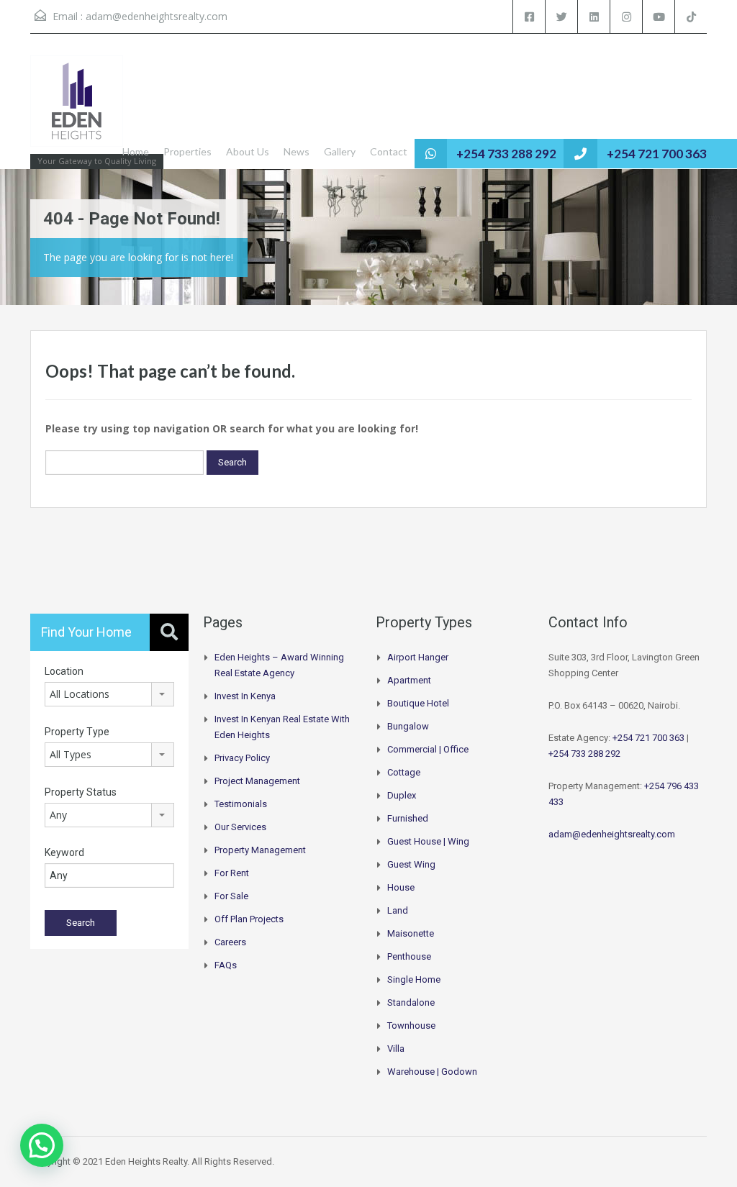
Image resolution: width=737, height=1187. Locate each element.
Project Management (257, 781)
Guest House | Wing (428, 841)
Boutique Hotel (418, 703)
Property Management (260, 850)
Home (135, 151)
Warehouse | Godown (432, 1071)
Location (64, 671)
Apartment (409, 680)
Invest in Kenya (245, 696)
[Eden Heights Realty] (76, 108)
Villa (395, 1048)
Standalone (411, 1002)
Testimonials (240, 804)
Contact (388, 151)
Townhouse (411, 1025)
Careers (230, 942)
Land (397, 910)
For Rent (231, 873)
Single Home (413, 979)
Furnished (407, 818)
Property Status (81, 792)
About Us (247, 151)
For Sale (231, 896)
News (296, 151)
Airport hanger (417, 657)
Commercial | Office (428, 749)
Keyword (64, 852)
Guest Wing (411, 864)
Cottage (403, 772)
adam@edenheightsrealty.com (156, 16)
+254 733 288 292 (506, 153)
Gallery (340, 151)
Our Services (240, 827)
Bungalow (408, 726)
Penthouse (409, 956)
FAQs (225, 965)
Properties (187, 151)
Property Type (77, 731)
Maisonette (410, 933)
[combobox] (109, 694)
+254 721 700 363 (657, 153)
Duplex (401, 795)
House (401, 887)
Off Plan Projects (249, 919)
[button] (41, 1145)
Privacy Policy (242, 757)
